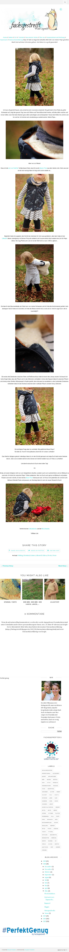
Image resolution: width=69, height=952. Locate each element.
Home (5, 37)
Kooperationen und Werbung (56, 37)
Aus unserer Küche (31, 37)
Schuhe (56, 822)
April (46, 888)
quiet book (45, 847)
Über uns (42, 37)
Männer (58, 807)
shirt (51, 847)
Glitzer (52, 791)
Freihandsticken (46, 785)
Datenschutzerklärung (16, 40)
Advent (44, 776)
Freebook (55, 782)
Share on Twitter (37, 550)
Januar (47, 913)
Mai (46, 885)
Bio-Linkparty (46, 529)
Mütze (43, 810)
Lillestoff (4, 238)
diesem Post (43, 168)
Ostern (44, 813)
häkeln (44, 844)
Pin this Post (54, 550)
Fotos (48, 782)
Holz (50, 795)
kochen (50, 844)
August (47, 877)
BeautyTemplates (11, 949)
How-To (56, 795)
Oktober (47, 872)
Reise (56, 819)
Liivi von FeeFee (13, 168)
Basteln (55, 779)
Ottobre (50, 813)
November (48, 869)
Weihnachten (45, 838)
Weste (54, 555)
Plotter (57, 813)
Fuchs (43, 788)
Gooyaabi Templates (29, 949)
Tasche (44, 831)
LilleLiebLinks (33, 529)
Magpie (46, 907)
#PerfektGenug (46, 773)
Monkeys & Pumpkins (47, 807)
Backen (49, 779)
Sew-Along (45, 825)
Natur (49, 810)
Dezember (48, 866)
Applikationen (52, 776)
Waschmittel (53, 834)
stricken (44, 850)
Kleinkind (27, 555)
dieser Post (29, 478)
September (48, 875)
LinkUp (51, 804)
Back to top (62, 950)
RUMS (43, 819)
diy (56, 841)
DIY (15, 37)
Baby (43, 779)
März (46, 891)
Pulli (52, 816)
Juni (46, 883)
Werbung (53, 838)
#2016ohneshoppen (47, 770)
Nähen (11, 37)
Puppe (57, 816)
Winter (44, 841)
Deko (43, 782)
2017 (44, 916)
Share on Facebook (18, 550)
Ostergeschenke (49, 910)
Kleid (56, 798)
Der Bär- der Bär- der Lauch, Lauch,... (32, 603)
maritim (57, 844)
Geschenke (45, 791)
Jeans (51, 798)
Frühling (20, 555)
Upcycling (45, 834)
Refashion (50, 819)
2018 (44, 864)
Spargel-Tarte (10, 602)
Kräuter (32, 555)
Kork (50, 801)
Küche (56, 801)
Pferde (49, 555)
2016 (44, 918)
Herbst (58, 791)
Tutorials (21, 37)
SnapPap (52, 825)
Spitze (43, 828)
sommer (58, 847)
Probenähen (45, 816)
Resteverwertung (47, 822)
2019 (44, 861)
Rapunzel (47, 903)
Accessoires (56, 773)
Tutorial (50, 831)
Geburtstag (51, 788)
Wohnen (50, 841)
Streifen (56, 828)
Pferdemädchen (49, 893)
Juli (46, 880)
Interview (44, 798)
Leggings (44, 804)
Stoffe (49, 828)
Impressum (3, 40)
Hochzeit (44, 795)
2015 (44, 921)
